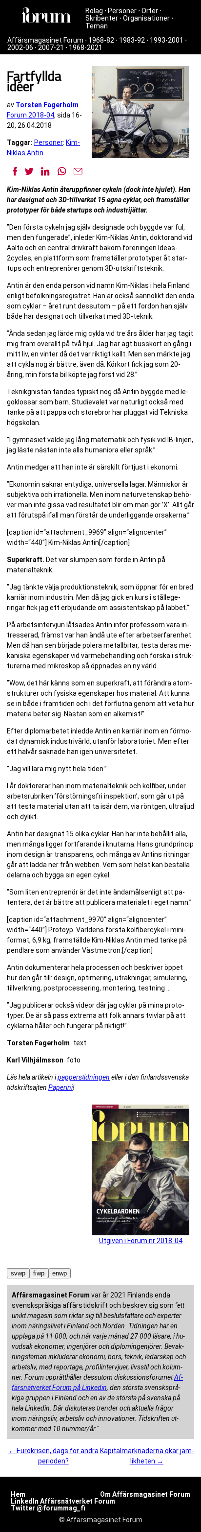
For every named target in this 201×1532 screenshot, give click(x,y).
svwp (18, 1273)
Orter (149, 11)
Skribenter (101, 18)
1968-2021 (85, 47)
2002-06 (20, 47)
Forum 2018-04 (30, 115)
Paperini (60, 1087)
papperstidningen (84, 1077)
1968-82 (101, 40)
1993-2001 (166, 40)
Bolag (94, 11)
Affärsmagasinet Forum (45, 40)
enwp (59, 1273)
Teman (96, 26)
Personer (122, 11)
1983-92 (132, 40)
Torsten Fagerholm (47, 105)
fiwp (38, 1273)
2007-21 (51, 47)
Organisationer (146, 18)
